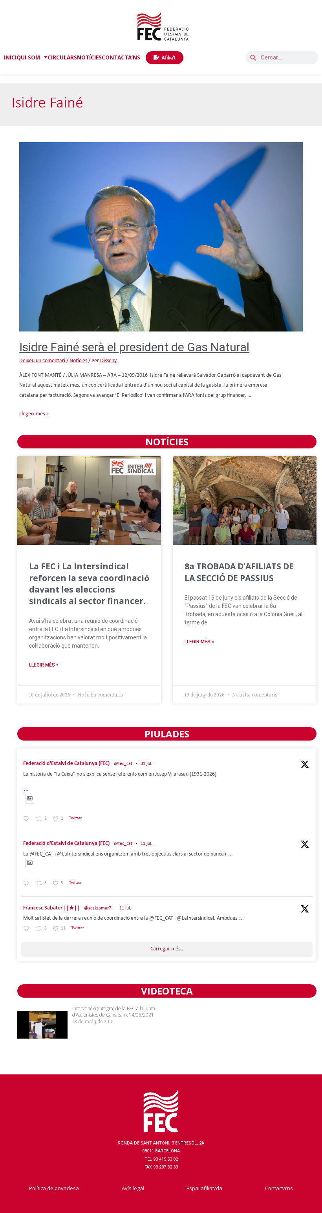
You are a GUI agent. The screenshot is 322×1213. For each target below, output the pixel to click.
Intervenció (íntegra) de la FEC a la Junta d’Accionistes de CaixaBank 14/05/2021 (113, 1012)
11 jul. (146, 843)
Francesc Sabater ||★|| (51, 908)
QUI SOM (28, 57)
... (26, 790)
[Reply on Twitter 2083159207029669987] (27, 820)
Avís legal (133, 1188)
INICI (10, 57)
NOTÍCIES (89, 57)
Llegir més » (44, 665)
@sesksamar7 (97, 908)
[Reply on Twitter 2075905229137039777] (27, 930)
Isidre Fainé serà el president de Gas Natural (134, 347)
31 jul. (146, 763)
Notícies (78, 360)
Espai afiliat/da (204, 1188)
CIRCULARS (62, 57)
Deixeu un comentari (42, 360)
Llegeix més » (34, 414)
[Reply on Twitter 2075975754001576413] (27, 884)
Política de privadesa (54, 1188)
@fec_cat (123, 763)
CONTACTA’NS (121, 57)
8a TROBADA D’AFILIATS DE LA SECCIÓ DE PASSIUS (239, 572)
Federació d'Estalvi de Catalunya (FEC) (66, 763)
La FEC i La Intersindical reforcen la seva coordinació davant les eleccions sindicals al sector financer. (89, 583)
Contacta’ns (279, 1188)
